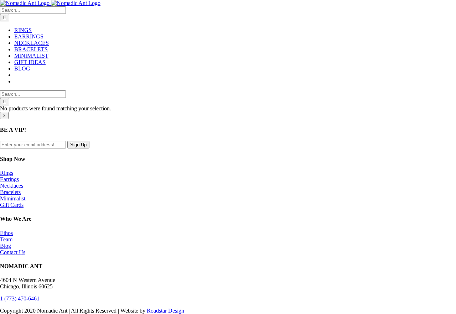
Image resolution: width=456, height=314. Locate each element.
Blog (5, 246)
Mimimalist (12, 198)
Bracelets (10, 192)
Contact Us (12, 252)
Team (6, 239)
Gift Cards (12, 205)
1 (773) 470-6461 (20, 298)
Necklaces (11, 186)
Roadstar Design (165, 311)
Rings (6, 173)
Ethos (6, 233)
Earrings (9, 179)
